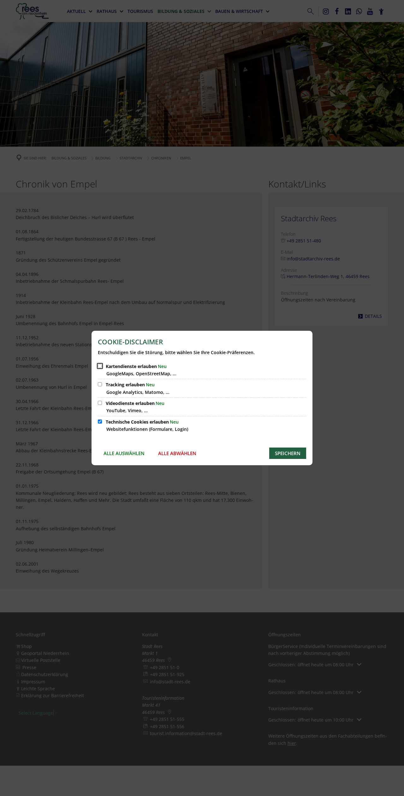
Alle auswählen (124, 453)
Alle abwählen (177, 453)
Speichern (287, 453)
